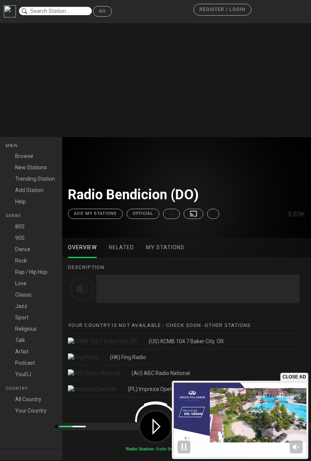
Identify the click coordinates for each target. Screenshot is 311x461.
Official (143, 213)
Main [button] (12, 145)
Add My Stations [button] (95, 213)
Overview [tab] (82, 247)
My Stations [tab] (165, 247)
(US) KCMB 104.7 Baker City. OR (186, 341)
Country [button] (18, 388)
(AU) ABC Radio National (161, 373)
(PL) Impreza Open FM (154, 389)
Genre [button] (14, 215)
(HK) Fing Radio (128, 357)
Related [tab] (121, 247)
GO (102, 11)
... (171, 213)
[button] (222, 9)
